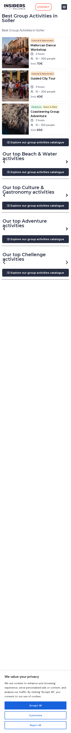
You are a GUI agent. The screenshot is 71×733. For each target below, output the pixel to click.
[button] (64, 7)
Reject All (35, 725)
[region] (35, 702)
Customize (35, 715)
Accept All (35, 705)
